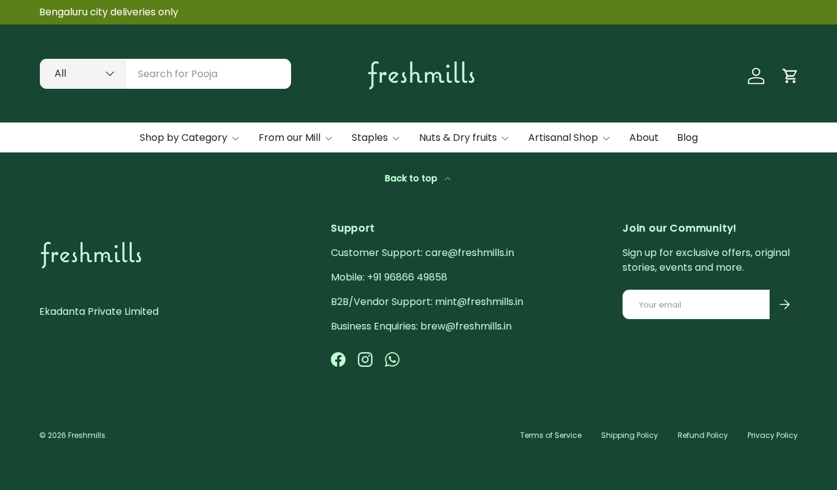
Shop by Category (183, 137)
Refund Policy (703, 435)
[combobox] (165, 74)
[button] (790, 75)
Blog (687, 137)
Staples (370, 137)
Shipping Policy (629, 435)
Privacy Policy (773, 435)
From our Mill (289, 137)
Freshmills (86, 435)
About (644, 137)
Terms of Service (550, 435)
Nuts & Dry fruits (458, 137)
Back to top (412, 178)
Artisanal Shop (563, 137)
